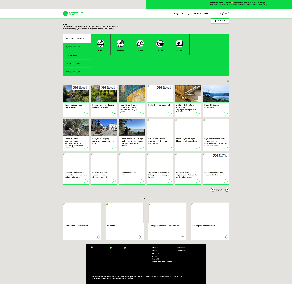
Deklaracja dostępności (162, 262)
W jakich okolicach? (73, 47)
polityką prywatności (260, 4)
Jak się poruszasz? (73, 63)
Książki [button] (196, 13)
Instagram (181, 248)
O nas (207, 13)
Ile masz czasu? (72, 55)
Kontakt (155, 259)
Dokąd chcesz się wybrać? (75, 38)
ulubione (221, 21)
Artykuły (185, 13)
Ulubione (155, 248)
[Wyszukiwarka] (227, 13)
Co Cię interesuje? (73, 72)
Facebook (181, 250)
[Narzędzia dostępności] (222, 13)
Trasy (175, 13)
